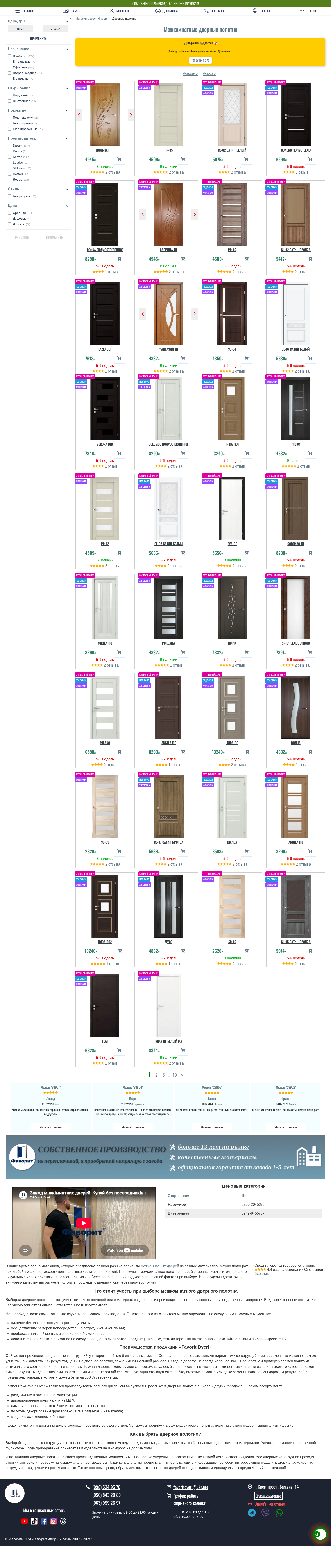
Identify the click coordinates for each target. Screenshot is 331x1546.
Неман (20, 174)
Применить (38, 38)
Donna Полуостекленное (105, 249)
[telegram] (254, 1513)
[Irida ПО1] (232, 407)
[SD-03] (105, 805)
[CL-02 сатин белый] (232, 113)
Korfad (21, 157)
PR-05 (169, 150)
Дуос (168, 941)
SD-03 (105, 842)
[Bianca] (232, 805)
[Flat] (105, 1004)
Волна (296, 742)
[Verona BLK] (105, 407)
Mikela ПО (105, 643)
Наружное (23, 95)
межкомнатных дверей (160, 1266)
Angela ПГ (168, 742)
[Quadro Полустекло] (296, 113)
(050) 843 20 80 (106, 1494)
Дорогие (21, 224)
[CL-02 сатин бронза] (296, 213)
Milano (105, 742)
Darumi (21, 145)
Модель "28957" (51, 1087)
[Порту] (232, 606)
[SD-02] (232, 905)
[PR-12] (105, 507)
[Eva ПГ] (232, 507)
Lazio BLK (104, 349)
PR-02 (232, 249)
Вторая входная (28, 73)
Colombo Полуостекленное (168, 444)
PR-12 (105, 543)
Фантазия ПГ (168, 349)
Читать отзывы (51, 1127)
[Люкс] (296, 407)
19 (175, 1075)
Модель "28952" (286, 1087)
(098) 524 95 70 (200, 60)
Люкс (296, 444)
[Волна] (296, 706)
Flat (105, 1041)
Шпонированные (28, 129)
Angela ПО (295, 842)
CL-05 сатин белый (168, 543)
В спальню (24, 78)
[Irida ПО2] (105, 905)
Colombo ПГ (295, 543)
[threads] (63, 1523)
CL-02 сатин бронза (296, 249)
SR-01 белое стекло (296, 643)
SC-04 (232, 349)
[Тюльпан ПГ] (105, 113)
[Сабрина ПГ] (168, 213)
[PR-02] (232, 213)
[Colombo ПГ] (296, 507)
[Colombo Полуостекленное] (168, 407)
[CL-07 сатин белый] (296, 312)
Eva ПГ (232, 543)
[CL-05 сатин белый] (168, 507)
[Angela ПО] (296, 805)
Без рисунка (24, 196)
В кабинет (23, 56)
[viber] (267, 1513)
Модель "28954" (133, 1087)
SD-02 (232, 941)
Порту (232, 643)
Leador (20, 162)
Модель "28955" (212, 1087)
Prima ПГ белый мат (169, 1041)
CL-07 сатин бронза (168, 842)
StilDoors (22, 168)
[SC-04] (232, 312)
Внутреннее (24, 101)
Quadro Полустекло (296, 150)
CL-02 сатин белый (232, 150)
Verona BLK (105, 444)
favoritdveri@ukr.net (190, 1487)
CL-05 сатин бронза (296, 941)
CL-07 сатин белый (296, 349)
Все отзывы (264, 1273)
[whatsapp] (281, 1513)
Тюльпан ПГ (105, 150)
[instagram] (54, 1523)
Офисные (23, 67)
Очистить (22, 237)
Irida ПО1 (232, 444)
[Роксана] (168, 606)
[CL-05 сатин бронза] (296, 905)
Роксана (168, 643)
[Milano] (105, 706)
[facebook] (44, 1523)
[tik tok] (34, 1523)
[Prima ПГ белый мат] (168, 1004)
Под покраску (25, 117)
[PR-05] (168, 113)
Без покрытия (25, 123)
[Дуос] (168, 905)
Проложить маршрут (268, 1495)
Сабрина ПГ (168, 249)
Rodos (21, 179)
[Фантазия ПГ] (168, 312)
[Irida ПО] (232, 706)
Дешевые (22, 218)
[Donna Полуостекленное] (105, 213)
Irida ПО (232, 742)
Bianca (232, 842)
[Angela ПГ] (168, 706)
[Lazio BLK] (105, 312)
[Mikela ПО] (105, 606)
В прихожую (25, 61)
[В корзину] (119, 159)
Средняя (23, 213)
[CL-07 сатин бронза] (168, 805)
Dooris (20, 151)
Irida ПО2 (105, 941)
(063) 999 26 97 (106, 1502)
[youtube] (24, 1523)
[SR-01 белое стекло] (296, 606)
